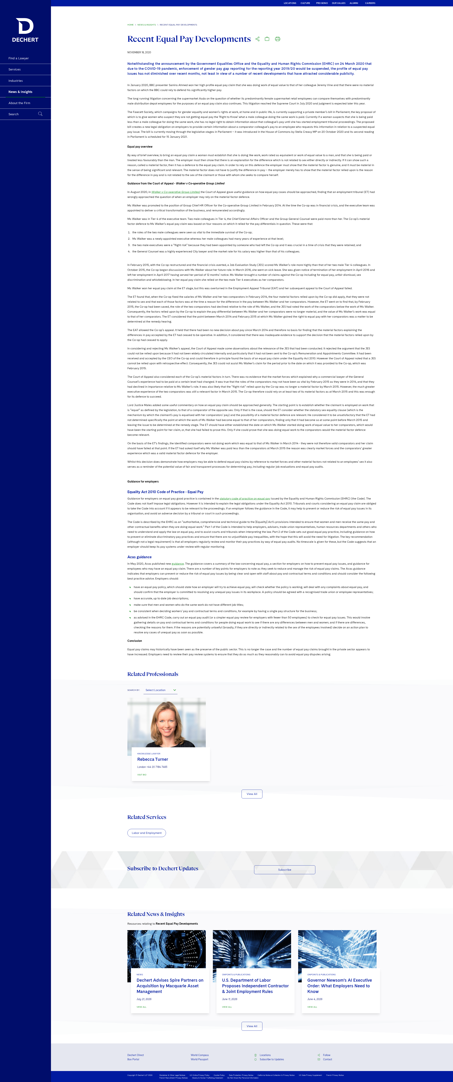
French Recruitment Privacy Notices (173, 1078)
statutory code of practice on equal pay (245, 498)
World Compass (200, 1055)
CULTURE (305, 3)
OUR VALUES (338, 3)
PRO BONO (322, 3)
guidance (178, 563)
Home (130, 25)
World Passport (199, 1059)
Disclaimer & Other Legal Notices (172, 1075)
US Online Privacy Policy (199, 1075)
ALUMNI (354, 3)
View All (252, 794)
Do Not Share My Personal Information (243, 1078)
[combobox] (160, 690)
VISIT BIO (141, 774)
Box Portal (133, 1059)
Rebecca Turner (152, 759)
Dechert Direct (135, 1055)
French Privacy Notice (335, 1075)
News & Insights (146, 25)
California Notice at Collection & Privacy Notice (276, 1075)
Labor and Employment (147, 833)
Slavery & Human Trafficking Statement (207, 1078)
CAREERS (370, 3)
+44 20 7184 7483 (157, 767)
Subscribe (284, 869)
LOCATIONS (290, 3)
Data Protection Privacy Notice (241, 1075)
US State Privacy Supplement (310, 1075)
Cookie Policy (219, 1075)
